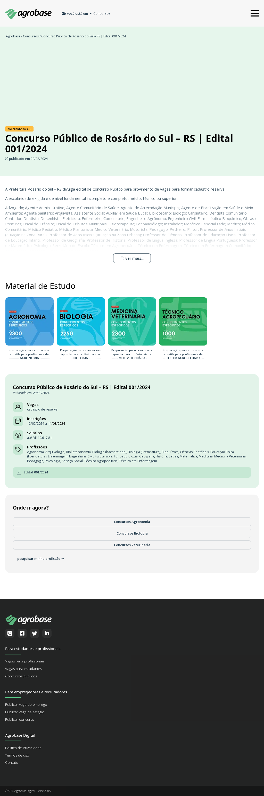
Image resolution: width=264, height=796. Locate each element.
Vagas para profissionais (24, 661)
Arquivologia (54, 452)
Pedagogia (35, 461)
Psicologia (52, 461)
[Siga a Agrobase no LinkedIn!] (47, 633)
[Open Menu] (255, 13)
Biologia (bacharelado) (109, 452)
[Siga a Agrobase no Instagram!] (9, 633)
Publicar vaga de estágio (24, 712)
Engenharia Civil (81, 456)
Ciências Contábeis (194, 452)
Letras (173, 456)
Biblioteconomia (78, 452)
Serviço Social (72, 461)
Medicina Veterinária (230, 456)
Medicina (206, 456)
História (161, 456)
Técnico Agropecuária (101, 461)
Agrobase (13, 36)
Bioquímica (170, 452)
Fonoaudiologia (126, 456)
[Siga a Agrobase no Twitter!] (34, 633)
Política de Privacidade (23, 747)
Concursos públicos (21, 676)
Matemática (188, 456)
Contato (11, 762)
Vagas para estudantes (23, 668)
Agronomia (35, 452)
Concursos (31, 36)
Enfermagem (58, 456)
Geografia (146, 456)
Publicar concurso (19, 719)
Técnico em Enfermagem (138, 461)
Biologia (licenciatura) (144, 452)
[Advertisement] (132, 85)
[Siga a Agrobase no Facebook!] (22, 633)
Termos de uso (17, 755)
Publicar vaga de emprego (26, 704)
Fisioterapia (103, 456)
